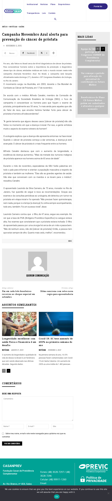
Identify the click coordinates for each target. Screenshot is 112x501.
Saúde (21, 27)
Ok (56, 496)
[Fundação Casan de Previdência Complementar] (13, 11)
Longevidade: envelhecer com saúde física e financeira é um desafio (19, 342)
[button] (55, 19)
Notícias (13, 27)
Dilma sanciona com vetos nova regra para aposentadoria (56, 292)
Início (5, 27)
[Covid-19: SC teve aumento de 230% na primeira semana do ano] (56, 324)
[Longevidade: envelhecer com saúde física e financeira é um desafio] (19, 324)
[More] (53, 53)
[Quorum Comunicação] (37, 261)
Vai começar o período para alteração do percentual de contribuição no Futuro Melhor (93, 79)
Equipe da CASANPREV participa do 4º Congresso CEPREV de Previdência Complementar (93, 55)
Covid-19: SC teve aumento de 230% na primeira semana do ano (56, 342)
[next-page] (8, 371)
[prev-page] (4, 371)
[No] (108, 493)
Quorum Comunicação (37, 275)
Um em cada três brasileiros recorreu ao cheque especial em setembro (18, 294)
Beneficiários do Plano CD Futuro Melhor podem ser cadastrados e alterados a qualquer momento (93, 103)
